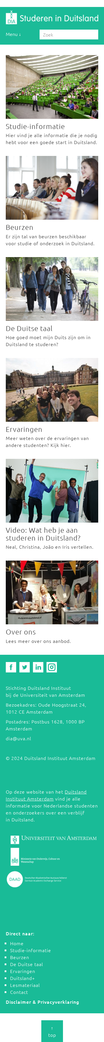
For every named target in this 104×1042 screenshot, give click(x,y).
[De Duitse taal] (52, 289)
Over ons (21, 631)
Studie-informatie (35, 126)
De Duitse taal (29, 328)
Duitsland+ (22, 978)
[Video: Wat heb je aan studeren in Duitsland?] (52, 491)
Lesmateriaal (25, 985)
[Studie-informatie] (52, 87)
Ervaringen (24, 429)
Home (17, 943)
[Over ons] (52, 592)
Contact (19, 992)
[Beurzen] (52, 188)
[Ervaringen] (52, 390)
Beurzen (20, 227)
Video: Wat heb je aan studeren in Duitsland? (43, 533)
